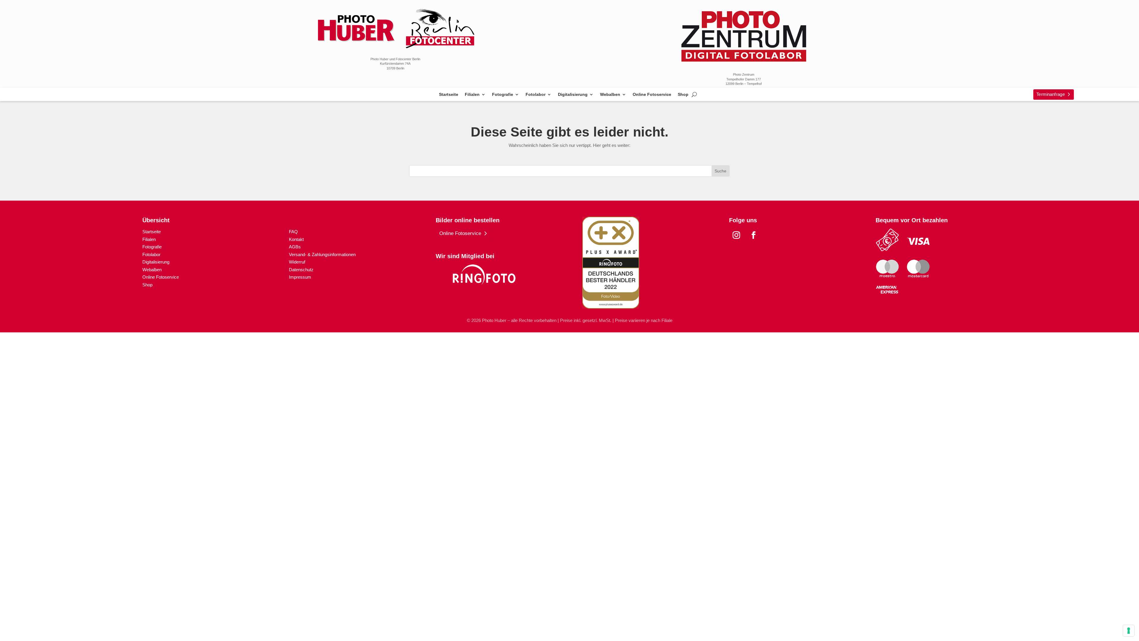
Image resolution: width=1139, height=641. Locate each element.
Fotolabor (535, 94)
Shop (683, 94)
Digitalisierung (573, 94)
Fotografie (502, 94)
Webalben (610, 94)
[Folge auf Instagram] (736, 235)
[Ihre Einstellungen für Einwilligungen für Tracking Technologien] (1128, 630)
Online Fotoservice (652, 94)
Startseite (448, 94)
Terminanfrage (1050, 94)
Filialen (472, 94)
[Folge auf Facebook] (753, 235)
